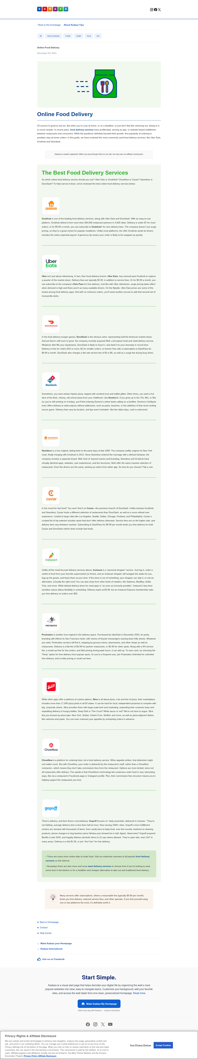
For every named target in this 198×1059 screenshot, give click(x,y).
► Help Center (44, 933)
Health (78, 36)
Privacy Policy (31, 1055)
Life (98, 36)
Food (89, 36)
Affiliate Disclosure (47, 1055)
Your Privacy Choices (140, 1045)
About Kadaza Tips (74, 25)
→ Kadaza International (49, 949)
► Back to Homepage (48, 922)
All (40, 36)
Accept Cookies (163, 1045)
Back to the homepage (49, 25)
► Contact (42, 927)
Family (67, 36)
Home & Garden (53, 36)
